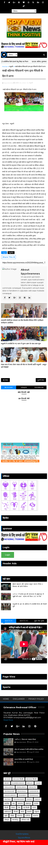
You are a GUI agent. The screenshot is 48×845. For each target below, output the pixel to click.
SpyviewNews (24, 838)
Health (32, 787)
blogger (9, 387)
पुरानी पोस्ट (40, 380)
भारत (22, 811)
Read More (8, 720)
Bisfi (7, 783)
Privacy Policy (36, 699)
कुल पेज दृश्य (39, 621)
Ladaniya (34, 791)
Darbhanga (18, 783)
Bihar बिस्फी (31, 779)
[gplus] (14, 2)
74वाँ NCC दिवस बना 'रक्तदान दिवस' (25, 739)
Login (7, 555)
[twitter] (9, 2)
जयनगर (20, 803)
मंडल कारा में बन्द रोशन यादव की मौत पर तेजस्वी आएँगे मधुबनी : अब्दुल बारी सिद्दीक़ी (23, 365)
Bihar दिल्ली (18, 779)
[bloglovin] (23, 2)
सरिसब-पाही (25, 820)
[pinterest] (19, 2)
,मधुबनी (31, 83)
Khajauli (21, 791)
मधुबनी (11, 66)
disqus (24, 387)
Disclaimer (18, 699)
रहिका (12, 815)
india (37, 799)
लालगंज (35, 815)
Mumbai (22, 795)
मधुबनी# (11, 253)
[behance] (38, 2)
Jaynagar (9, 791)
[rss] (33, 2)
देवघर (13, 807)
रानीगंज (27, 815)
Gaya (38, 783)
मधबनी (29, 811)
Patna (8, 799)
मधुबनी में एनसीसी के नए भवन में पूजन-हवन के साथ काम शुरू (21, 343)
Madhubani (10, 795)
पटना (34, 807)
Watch (9, 621)
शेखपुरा (7, 820)
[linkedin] (23, 726)
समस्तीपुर (15, 820)
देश (19, 807)
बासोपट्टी (8, 811)
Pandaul (34, 795)
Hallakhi (9, 787)
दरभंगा (36, 803)
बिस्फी (16, 811)
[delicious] (23, 6)
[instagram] (43, 2)
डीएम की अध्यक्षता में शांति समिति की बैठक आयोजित (29, 749)
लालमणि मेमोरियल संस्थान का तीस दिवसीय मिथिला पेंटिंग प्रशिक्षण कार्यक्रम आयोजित (22, 321)
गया (13, 803)
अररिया (7, 803)
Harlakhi (21, 787)
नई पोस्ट (5, 380)
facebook (39, 387)
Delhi (30, 783)
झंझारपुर (28, 803)
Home (4, 66)
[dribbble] (28, 2)
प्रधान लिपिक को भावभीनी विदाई (24, 759)
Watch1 (24, 621)
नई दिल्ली (26, 807)
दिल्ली (6, 807)
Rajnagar (19, 799)
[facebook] (4, 2)
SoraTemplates (22, 834)
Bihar (7, 779)
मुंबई (6, 815)
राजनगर (20, 815)
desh (29, 799)
